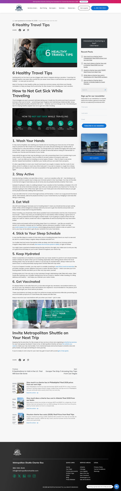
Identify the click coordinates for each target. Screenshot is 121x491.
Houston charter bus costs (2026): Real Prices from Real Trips (50, 414)
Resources (71, 8)
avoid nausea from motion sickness (26, 227)
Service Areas (32, 8)
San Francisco (84, 475)
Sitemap (96, 471)
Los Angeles (84, 471)
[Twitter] (24, 30)
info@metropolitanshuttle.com (25, 471)
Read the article (31, 393)
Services (61, 8)
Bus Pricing (43, 8)
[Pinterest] (28, 30)
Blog (67, 477)
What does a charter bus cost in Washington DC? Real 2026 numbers (95, 76)
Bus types (52, 8)
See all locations (85, 479)
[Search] (105, 90)
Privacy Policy (98, 467)
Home (68, 467)
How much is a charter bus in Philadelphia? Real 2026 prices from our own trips (50, 383)
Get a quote (84, 8)
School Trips (70, 473)
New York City (84, 473)
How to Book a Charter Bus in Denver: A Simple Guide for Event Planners (94, 82)
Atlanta (82, 467)
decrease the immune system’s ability (47, 244)
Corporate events (72, 471)
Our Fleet (69, 469)
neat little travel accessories (65, 267)
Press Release (70, 479)
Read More (84, 1)
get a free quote (63, 351)
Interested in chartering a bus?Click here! (94, 43)
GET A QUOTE (94, 158)
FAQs (67, 475)
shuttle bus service (70, 342)
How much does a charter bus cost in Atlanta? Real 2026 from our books (51, 399)
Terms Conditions (99, 469)
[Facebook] (19, 30)
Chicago (82, 469)
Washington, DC (85, 477)
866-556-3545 (19, 468)
